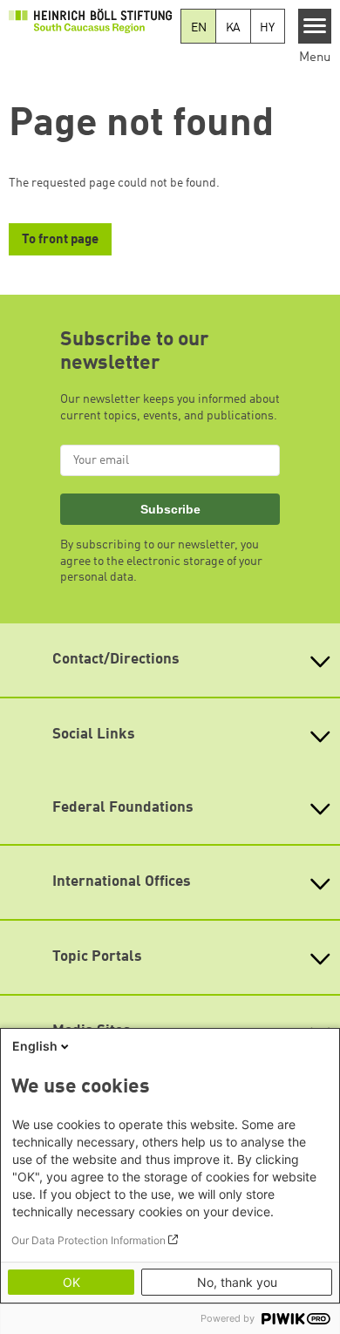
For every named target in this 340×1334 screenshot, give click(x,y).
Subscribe (170, 509)
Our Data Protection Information (88, 1240)
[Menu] (315, 26)
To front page (60, 240)
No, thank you (237, 1282)
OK (71, 1282)
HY (267, 28)
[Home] (90, 20)
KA (233, 28)
